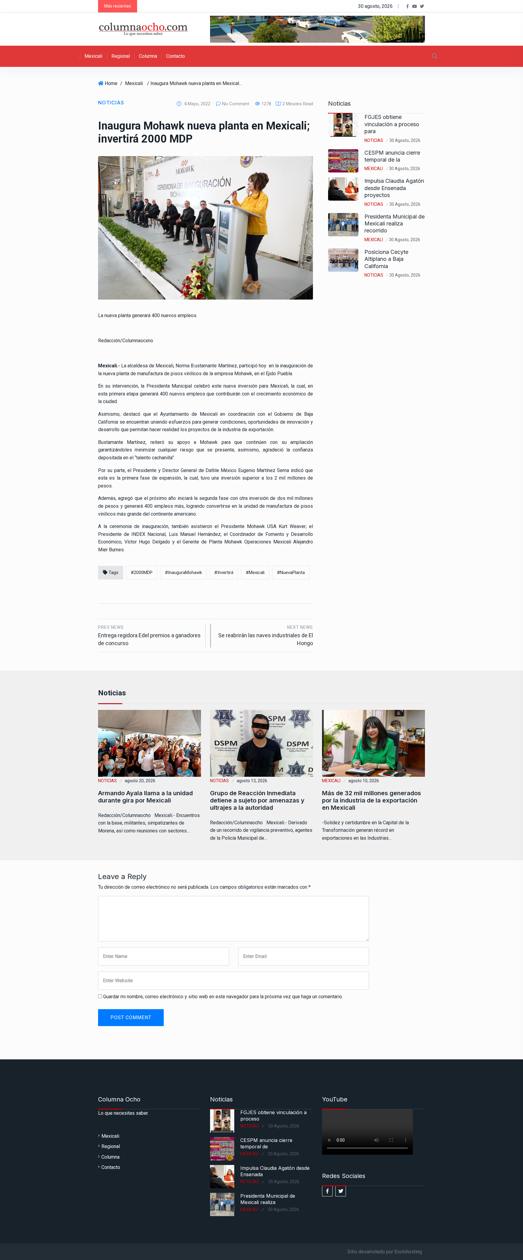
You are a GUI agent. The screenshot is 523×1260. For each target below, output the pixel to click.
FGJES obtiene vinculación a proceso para (391, 124)
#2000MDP (142, 572)
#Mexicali (255, 572)
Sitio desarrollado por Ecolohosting (384, 1252)
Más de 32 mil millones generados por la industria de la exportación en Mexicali (371, 800)
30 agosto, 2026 (404, 140)
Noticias (111, 103)
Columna (148, 56)
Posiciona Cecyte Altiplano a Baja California (386, 259)
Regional (120, 56)
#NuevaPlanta (291, 572)
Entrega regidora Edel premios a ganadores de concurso (149, 635)
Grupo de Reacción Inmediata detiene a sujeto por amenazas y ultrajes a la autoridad (257, 800)
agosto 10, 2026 (363, 780)
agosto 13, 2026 (252, 780)
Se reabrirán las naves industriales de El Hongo (265, 635)
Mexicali (93, 56)
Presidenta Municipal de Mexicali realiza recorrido (394, 223)
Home (111, 83)
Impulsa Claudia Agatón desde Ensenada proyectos (394, 188)
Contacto (175, 56)
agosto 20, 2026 (140, 780)
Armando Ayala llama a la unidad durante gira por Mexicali (145, 796)
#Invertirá (223, 572)
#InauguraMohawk (183, 572)
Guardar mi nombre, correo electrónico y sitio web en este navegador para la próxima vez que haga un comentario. (223, 996)
